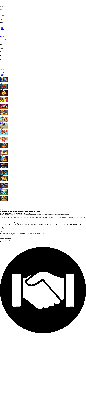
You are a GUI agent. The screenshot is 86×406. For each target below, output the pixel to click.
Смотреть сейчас (2, 34)
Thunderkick (2, 32)
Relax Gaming (2, 74)
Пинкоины (2, 15)
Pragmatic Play (3, 31)
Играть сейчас (1, 38)
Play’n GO (2, 27)
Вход (0, 8)
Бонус (2, 12)
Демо (2, 89)
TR (1, 19)
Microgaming (2, 69)
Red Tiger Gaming (3, 28)
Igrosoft (2, 30)
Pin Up (2, 11)
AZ (1, 21)
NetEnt (2, 26)
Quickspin (2, 29)
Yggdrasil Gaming (3, 75)
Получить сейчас (2, 23)
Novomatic (2, 70)
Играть (1, 89)
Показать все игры (2, 209)
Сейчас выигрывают (3, 39)
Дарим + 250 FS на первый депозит (3, 9)
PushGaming (2, 72)
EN (1, 18)
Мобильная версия (3, 13)
